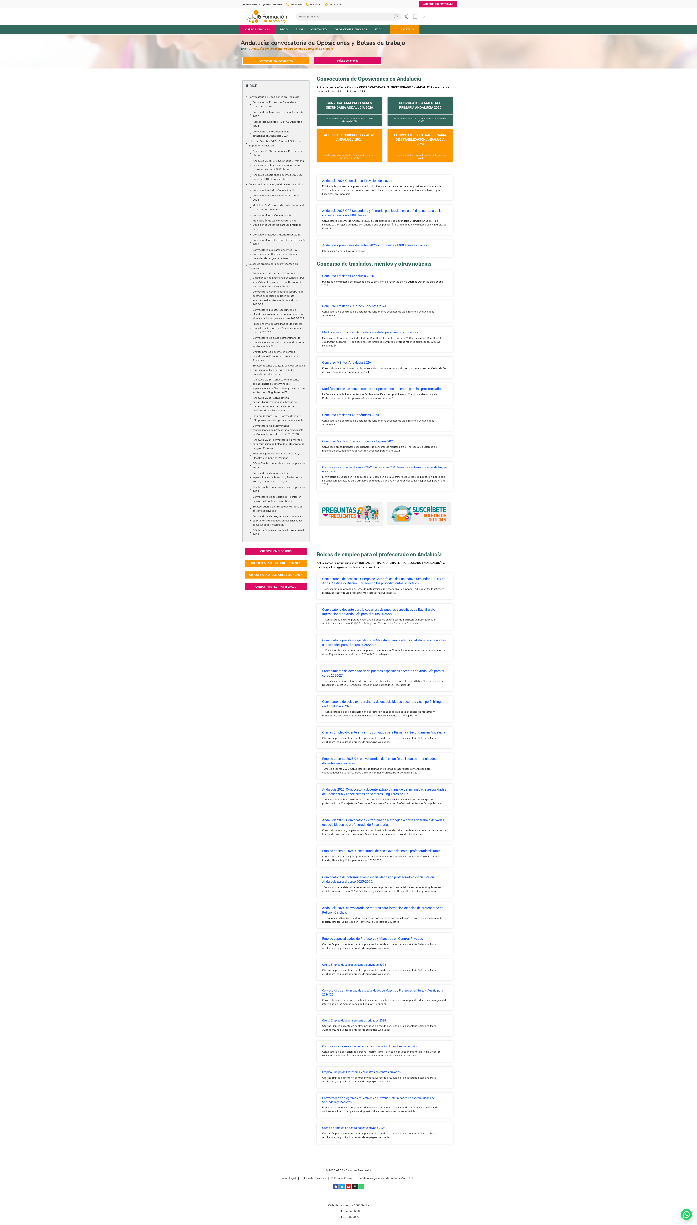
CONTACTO (319, 29)
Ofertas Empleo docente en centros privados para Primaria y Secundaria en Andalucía (276, 356)
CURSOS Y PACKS (256, 29)
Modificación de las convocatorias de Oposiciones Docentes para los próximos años (277, 225)
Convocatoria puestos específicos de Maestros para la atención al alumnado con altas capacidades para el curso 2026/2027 (278, 314)
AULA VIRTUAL (405, 29)
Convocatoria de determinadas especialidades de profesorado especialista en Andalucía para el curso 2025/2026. (278, 430)
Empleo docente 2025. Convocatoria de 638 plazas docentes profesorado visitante (278, 418)
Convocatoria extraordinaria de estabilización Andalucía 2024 (271, 134)
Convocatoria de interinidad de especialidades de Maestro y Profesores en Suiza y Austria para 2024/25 (278, 477)
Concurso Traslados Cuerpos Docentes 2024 (276, 198)
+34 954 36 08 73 (348, 1217)
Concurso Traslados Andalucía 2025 (274, 190)
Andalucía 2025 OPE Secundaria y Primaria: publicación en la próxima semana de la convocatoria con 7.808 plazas (278, 165)
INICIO (284, 29)
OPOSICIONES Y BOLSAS (351, 29)
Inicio (244, 49)
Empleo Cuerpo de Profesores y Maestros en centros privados (277, 509)
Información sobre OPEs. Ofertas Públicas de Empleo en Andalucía (274, 143)
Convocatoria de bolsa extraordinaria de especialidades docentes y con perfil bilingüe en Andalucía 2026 (279, 342)
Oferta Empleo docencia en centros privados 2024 (279, 465)
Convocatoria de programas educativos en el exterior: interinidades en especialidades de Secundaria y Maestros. (278, 520)
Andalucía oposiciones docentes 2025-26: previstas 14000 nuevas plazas (278, 177)
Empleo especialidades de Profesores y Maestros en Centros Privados (276, 456)
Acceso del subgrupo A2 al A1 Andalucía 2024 (277, 124)
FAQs (378, 29)
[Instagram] (355, 1186)
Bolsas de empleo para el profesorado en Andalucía (273, 266)
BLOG (299, 29)
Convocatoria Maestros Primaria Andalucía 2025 (278, 114)
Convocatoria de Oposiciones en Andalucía (273, 97)
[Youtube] (348, 1186)
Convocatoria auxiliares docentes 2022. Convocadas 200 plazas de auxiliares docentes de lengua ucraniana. (276, 254)
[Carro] (415, 16)
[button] (305, 85)
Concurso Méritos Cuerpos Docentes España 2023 (279, 242)
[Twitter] (342, 1186)
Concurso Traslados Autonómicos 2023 (277, 234)
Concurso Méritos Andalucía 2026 (273, 215)
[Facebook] (336, 1186)
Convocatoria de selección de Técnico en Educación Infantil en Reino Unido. (277, 499)
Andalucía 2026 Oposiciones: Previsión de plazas (278, 153)
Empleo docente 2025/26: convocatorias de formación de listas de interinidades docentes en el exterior (279, 370)
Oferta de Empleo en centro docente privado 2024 (279, 532)
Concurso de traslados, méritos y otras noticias (276, 184)
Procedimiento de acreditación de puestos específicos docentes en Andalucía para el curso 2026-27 (277, 328)
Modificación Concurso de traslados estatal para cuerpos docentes (278, 207)
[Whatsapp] (361, 1186)
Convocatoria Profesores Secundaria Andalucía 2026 (274, 104)
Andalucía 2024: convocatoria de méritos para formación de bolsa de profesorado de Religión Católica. (278, 444)
